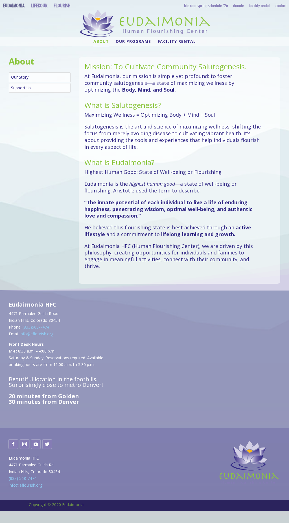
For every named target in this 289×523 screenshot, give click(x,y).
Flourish (62, 5)
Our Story (20, 77)
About (101, 41)
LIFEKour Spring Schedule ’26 (206, 5)
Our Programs (133, 41)
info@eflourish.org (36, 333)
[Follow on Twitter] (47, 444)
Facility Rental (259, 5)
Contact (280, 5)
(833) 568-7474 (22, 478)
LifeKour (39, 5)
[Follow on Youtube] (35, 444)
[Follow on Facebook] (13, 444)
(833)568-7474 (36, 327)
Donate (238, 5)
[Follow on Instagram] (24, 444)
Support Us (21, 87)
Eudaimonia (14, 5)
